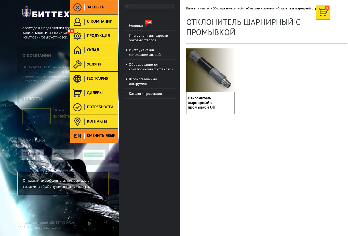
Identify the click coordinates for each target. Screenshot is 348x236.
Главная (191, 8)
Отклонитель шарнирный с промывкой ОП (201, 102)
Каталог (204, 8)
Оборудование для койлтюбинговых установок (243, 8)
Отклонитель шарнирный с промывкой (303, 8)
